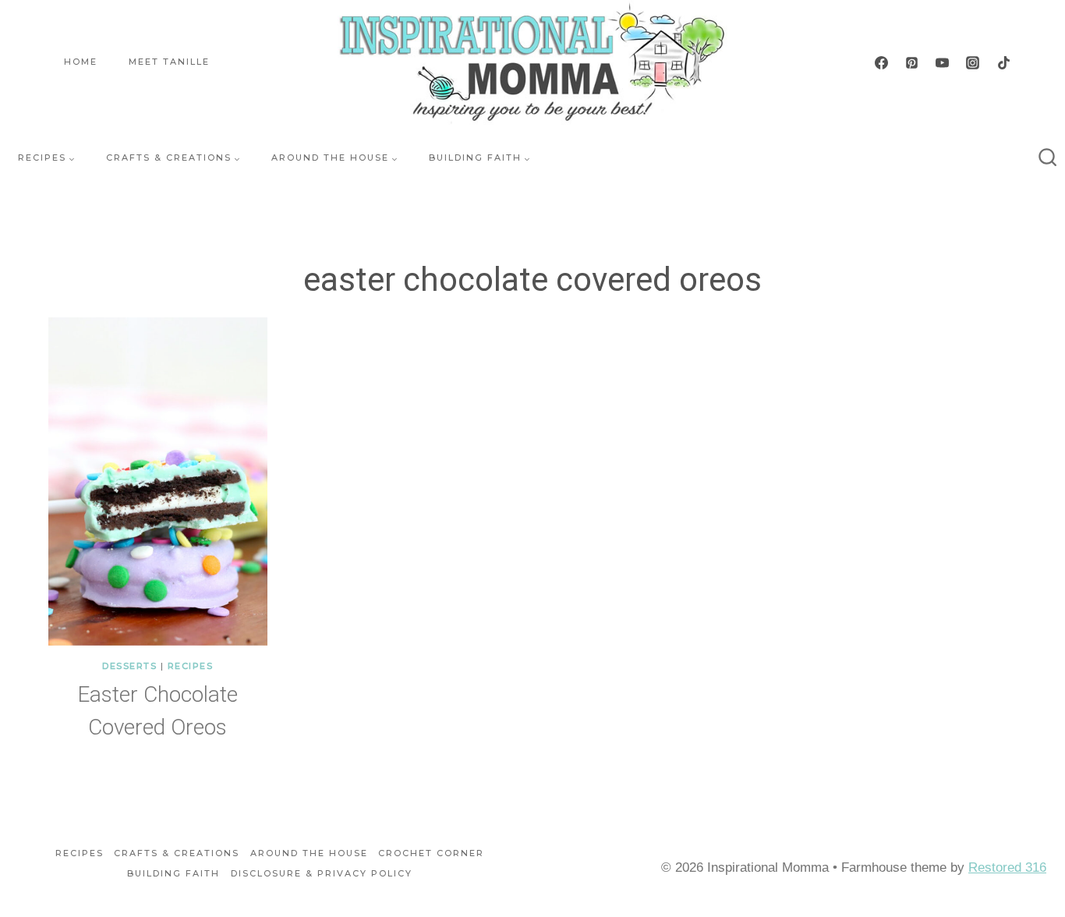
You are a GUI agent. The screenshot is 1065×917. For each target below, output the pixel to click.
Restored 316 (1007, 867)
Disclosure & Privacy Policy (321, 873)
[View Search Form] (1048, 158)
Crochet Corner (431, 853)
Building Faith (173, 873)
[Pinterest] (912, 62)
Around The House (309, 853)
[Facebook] (882, 62)
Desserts (129, 665)
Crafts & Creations (176, 853)
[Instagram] (973, 62)
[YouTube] (942, 62)
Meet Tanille (169, 61)
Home (80, 61)
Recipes (191, 665)
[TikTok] (1003, 62)
